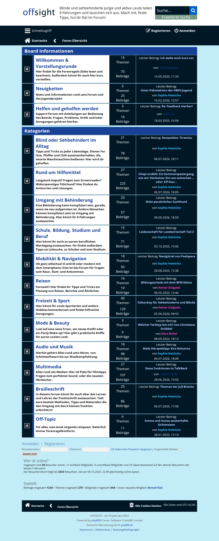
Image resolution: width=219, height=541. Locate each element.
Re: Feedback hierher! (177, 106)
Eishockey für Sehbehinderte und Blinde (166, 302)
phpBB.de (127, 525)
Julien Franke (169, 374)
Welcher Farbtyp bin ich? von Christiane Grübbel (166, 327)
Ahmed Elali (155, 488)
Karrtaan (169, 114)
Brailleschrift (50, 389)
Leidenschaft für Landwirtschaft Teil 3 (166, 232)
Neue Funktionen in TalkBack (166, 368)
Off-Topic (46, 419)
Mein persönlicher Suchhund (166, 202)
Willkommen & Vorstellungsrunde (56, 63)
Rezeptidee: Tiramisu (177, 138)
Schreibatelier (169, 68)
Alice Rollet (169, 334)
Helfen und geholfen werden (67, 108)
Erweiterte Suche (176, 17)
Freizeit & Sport (53, 301)
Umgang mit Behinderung (64, 200)
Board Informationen (48, 51)
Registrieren (54, 443)
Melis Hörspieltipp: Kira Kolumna (166, 348)
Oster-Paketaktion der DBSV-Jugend (166, 90)
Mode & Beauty (52, 323)
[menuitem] (37, 31)
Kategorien (37, 131)
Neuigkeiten (49, 88)
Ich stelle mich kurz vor (177, 58)
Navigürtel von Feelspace (177, 256)
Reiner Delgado (169, 287)
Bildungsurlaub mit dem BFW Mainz (166, 282)
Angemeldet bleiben (166, 449)
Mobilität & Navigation (61, 258)
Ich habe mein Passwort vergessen (131, 449)
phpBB (96, 520)
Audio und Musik (54, 347)
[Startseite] (39, 13)
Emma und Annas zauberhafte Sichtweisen (166, 423)
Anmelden (30, 443)
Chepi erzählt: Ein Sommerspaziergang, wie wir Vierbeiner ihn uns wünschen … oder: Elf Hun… (166, 178)
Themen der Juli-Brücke (177, 387)
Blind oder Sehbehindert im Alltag (66, 143)
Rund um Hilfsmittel (58, 172)
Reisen (43, 281)
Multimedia (48, 367)
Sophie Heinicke (169, 95)
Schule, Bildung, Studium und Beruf (68, 233)
